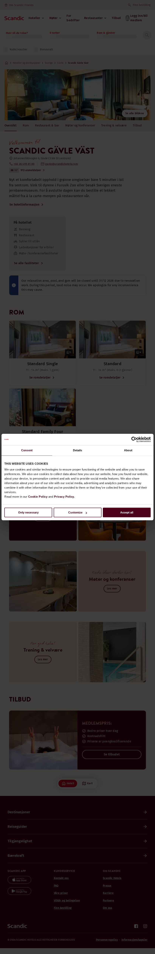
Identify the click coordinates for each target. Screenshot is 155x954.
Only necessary (28, 512)
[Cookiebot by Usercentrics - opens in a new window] (134, 439)
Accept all (126, 512)
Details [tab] (77, 450)
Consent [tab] (27, 450)
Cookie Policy (38, 496)
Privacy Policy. (64, 496)
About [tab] (128, 450)
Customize (75, 512)
